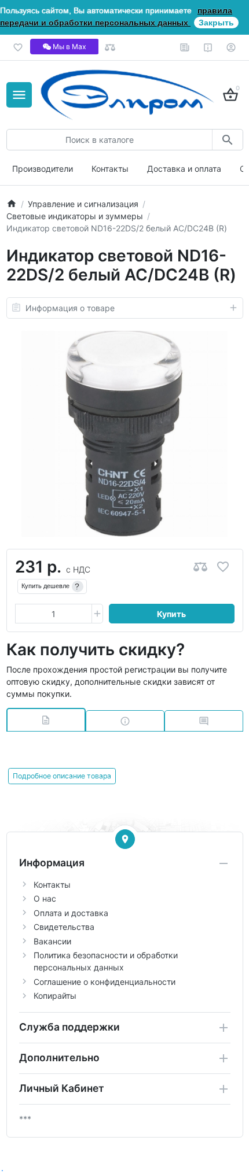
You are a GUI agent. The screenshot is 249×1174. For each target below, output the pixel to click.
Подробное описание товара (62, 775)
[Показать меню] (19, 95)
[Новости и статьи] (185, 47)
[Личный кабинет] (231, 47)
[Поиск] (227, 140)
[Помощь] (208, 47)
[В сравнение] (200, 567)
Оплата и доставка (71, 913)
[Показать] (125, 839)
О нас (45, 898)
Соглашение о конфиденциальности (104, 982)
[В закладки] (223, 567)
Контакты (110, 168)
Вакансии (52, 941)
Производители (42, 168)
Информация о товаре (70, 308)
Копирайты (55, 996)
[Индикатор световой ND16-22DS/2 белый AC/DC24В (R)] (124, 434)
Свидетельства (64, 927)
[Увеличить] (97, 613)
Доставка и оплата (184, 168)
